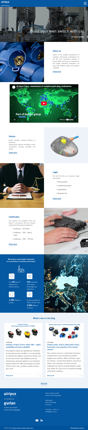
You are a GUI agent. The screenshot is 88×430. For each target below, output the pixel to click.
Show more (57, 72)
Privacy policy (17, 428)
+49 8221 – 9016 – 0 (52, 409)
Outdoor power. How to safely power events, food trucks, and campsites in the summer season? (63, 347)
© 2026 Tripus (8, 428)
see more (74, 37)
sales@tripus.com (51, 411)
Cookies (23, 428)
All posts (44, 383)
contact (81, 37)
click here (17, 410)
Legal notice (29, 428)
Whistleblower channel (77, 428)
